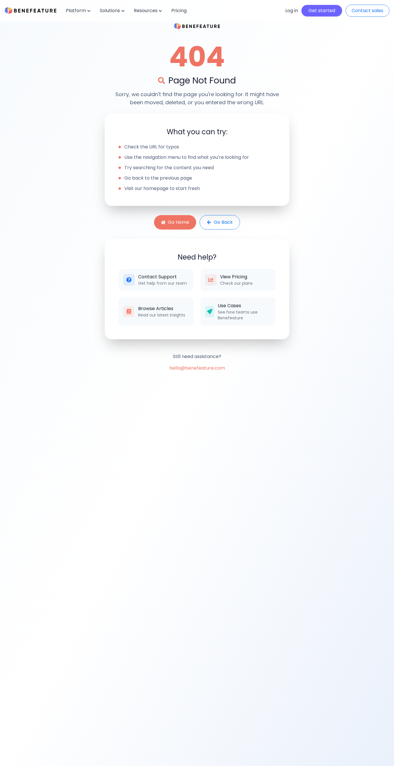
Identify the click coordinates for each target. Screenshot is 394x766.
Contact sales (367, 10)
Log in (291, 10)
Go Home (178, 222)
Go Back (223, 222)
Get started (321, 10)
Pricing (179, 10)
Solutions (110, 10)
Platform (76, 10)
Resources (145, 10)
